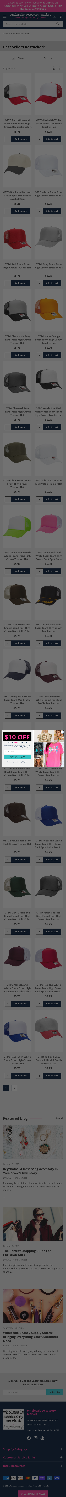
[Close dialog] (62, 732)
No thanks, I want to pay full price (17, 762)
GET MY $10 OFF (17, 757)
